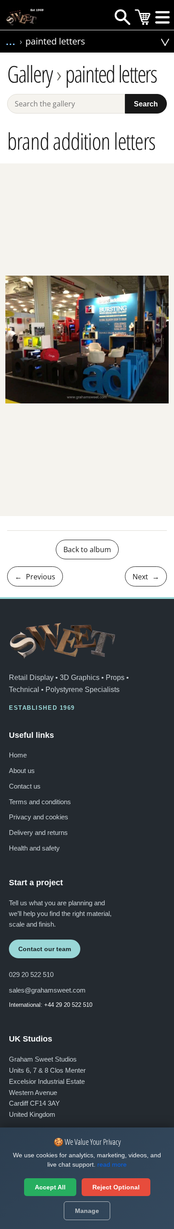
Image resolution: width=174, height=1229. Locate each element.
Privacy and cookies (38, 817)
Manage (87, 1210)
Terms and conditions (40, 802)
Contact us (25, 786)
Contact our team (44, 948)
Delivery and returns (38, 832)
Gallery (29, 74)
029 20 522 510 (31, 974)
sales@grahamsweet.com (47, 990)
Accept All (50, 1187)
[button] (150, 43)
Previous (35, 577)
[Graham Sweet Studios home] (62, 640)
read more (112, 1164)
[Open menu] (162, 19)
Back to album (87, 549)
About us (22, 770)
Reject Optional (116, 1187)
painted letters (111, 74)
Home (18, 755)
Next (146, 577)
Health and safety (34, 848)
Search (146, 104)
